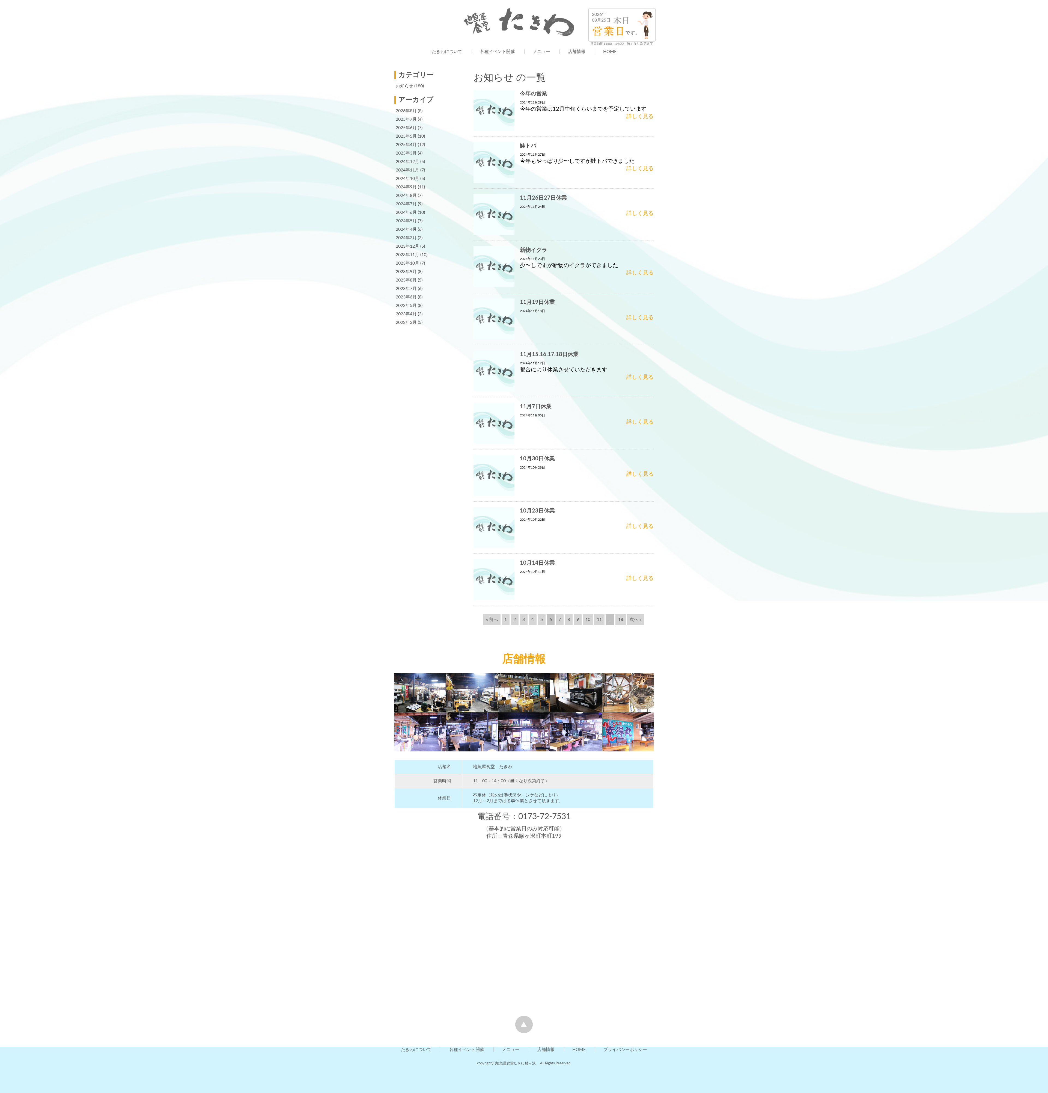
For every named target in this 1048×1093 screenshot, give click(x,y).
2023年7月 (406, 288)
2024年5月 (406, 221)
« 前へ (492, 619)
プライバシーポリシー (625, 1049)
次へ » (635, 619)
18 (620, 619)
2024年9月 (406, 187)
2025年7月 (406, 119)
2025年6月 (406, 128)
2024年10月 (407, 178)
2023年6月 (406, 297)
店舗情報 (576, 51)
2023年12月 (407, 246)
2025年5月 (406, 136)
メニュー (541, 51)
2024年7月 (406, 204)
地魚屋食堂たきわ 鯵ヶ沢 (516, 1063)
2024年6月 (406, 212)
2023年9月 (406, 271)
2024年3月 (406, 238)
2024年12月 (407, 161)
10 (587, 619)
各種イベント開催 (497, 51)
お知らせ (404, 86)
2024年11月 (407, 170)
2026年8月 (406, 111)
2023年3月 (406, 322)
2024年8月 (406, 195)
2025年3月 (406, 153)
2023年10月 (407, 263)
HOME (610, 51)
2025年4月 (406, 145)
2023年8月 (406, 280)
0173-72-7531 (544, 817)
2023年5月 (406, 305)
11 (599, 619)
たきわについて (447, 51)
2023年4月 (406, 314)
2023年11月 (407, 255)
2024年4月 (406, 229)
